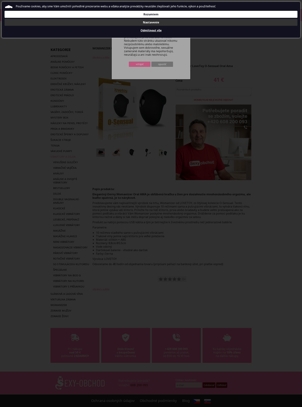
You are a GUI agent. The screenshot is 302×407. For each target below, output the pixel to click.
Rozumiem (151, 14)
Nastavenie (151, 22)
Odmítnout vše (151, 30)
